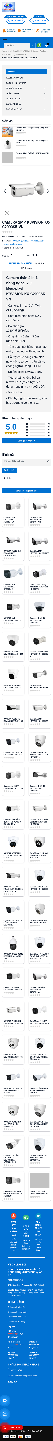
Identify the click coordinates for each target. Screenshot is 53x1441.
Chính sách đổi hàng (16, 1321)
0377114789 (16, 1370)
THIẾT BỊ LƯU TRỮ (13, 99)
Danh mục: (6, 241)
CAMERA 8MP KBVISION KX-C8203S (39, 686)
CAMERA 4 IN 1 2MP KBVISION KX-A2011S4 (39, 1022)
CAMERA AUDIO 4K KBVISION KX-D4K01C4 (13, 720)
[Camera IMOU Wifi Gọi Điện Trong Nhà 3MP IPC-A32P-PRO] (7, 144)
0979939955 (17, 20)
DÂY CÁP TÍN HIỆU (13, 104)
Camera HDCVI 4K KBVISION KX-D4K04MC (37, 620)
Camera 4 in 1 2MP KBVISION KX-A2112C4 (13, 653)
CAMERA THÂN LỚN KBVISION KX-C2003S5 (13, 1022)
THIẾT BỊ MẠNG (12, 93)
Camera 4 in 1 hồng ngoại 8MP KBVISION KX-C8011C (39, 586)
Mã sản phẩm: (8, 237)
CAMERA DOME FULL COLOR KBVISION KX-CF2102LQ (39, 1124)
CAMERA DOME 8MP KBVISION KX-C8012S (13, 686)
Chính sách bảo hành (17, 1317)
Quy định (11, 1326)
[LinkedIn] (37, 255)
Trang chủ (6, 51)
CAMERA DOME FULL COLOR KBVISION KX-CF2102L (13, 855)
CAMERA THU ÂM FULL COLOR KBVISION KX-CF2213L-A (13, 889)
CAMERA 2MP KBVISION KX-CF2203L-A (9, 586)
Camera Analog (39, 51)
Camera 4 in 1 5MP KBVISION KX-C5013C (13, 988)
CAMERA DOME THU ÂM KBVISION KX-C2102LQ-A (38, 1157)
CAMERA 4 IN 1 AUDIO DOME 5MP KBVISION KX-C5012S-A (39, 956)
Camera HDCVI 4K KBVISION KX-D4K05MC (37, 788)
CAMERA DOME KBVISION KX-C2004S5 (13, 1056)
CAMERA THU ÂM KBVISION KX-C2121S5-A (37, 989)
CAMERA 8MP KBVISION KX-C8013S (39, 720)
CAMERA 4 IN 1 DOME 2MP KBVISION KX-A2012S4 (39, 855)
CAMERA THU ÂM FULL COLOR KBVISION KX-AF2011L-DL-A (11, 1158)
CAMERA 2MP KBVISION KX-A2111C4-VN (9, 519)
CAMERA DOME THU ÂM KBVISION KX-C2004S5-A (12, 1124)
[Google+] (28, 255)
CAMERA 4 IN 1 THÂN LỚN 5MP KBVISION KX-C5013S (39, 821)
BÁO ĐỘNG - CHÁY (14, 109)
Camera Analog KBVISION (13, 54)
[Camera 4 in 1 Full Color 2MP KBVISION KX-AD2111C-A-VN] (7, 157)
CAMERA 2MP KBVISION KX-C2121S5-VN (36, 519)
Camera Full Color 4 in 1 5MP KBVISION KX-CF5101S (39, 1090)
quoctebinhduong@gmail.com (24, 1376)
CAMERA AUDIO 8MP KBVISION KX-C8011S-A (39, 654)
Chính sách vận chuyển (17, 1312)
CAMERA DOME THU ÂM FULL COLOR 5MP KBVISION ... (39, 754)
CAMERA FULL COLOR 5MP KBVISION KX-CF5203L (13, 1090)
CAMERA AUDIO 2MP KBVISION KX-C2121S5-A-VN (12, 553)
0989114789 (40, 20)
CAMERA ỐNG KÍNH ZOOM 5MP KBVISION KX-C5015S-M (13, 821)
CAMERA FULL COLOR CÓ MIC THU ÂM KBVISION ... (13, 922)
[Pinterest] (33, 255)
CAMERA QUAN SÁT (21, 51)
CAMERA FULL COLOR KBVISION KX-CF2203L (13, 753)
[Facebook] (11, 255)
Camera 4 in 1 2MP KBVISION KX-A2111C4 (13, 787)
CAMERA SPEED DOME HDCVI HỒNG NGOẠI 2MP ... (13, 956)
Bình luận (26, 268)
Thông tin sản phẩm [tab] (20, 263)
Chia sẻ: (5, 256)
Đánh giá (39, 263)
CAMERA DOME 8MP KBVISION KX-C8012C (39, 921)
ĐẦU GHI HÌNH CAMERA (16, 83)
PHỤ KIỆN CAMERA (14, 88)
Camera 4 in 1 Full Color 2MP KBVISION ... (33, 153)
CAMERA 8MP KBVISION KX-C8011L (12, 619)
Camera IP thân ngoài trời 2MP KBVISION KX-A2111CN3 (13, 1193)
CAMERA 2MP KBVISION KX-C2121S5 (39, 552)
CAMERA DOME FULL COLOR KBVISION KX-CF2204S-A (39, 1057)
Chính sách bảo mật (16, 1307)
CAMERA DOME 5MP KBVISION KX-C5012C (39, 888)
